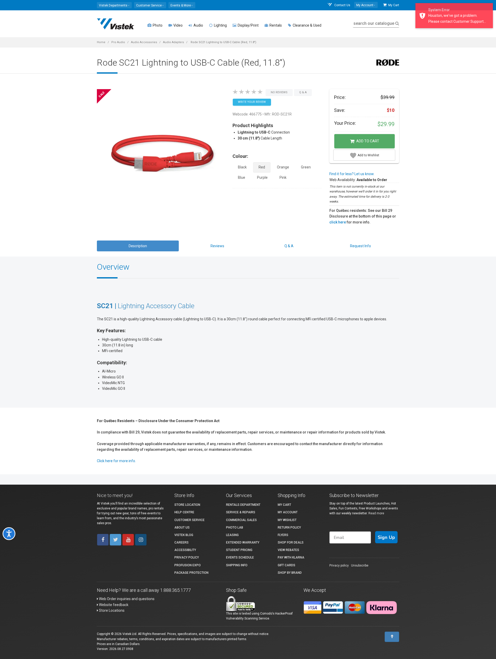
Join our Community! (190, 362)
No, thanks (190, 380)
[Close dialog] (357, 271)
